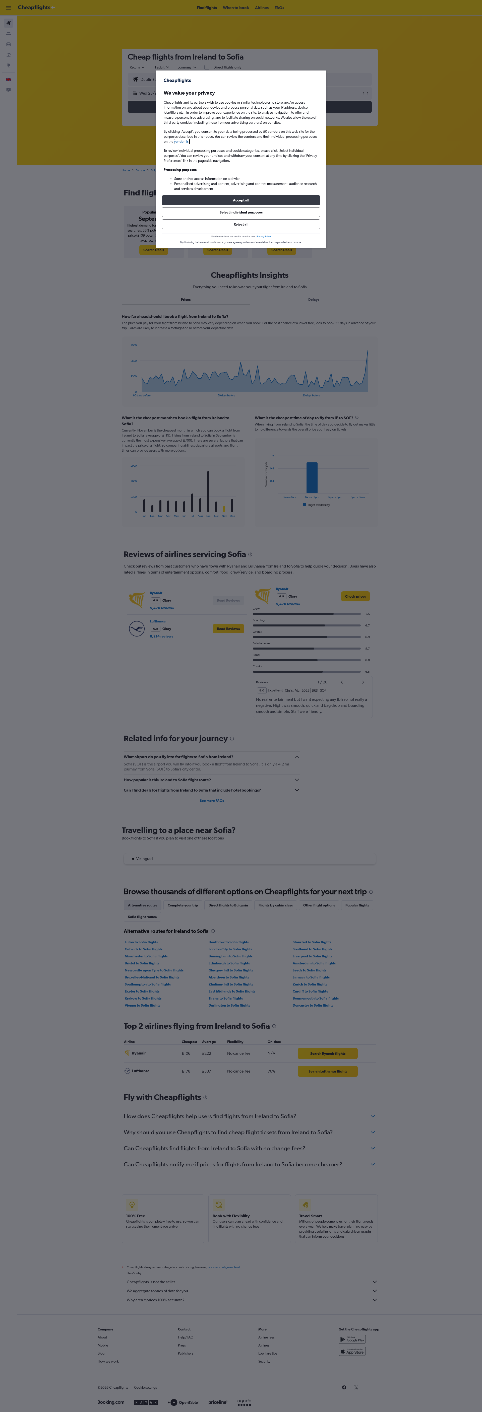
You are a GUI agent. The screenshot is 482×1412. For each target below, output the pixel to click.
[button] (241, 200)
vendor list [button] (182, 141)
